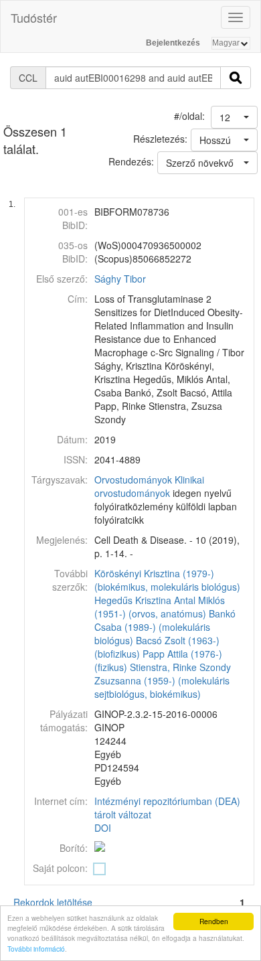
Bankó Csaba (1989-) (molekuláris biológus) (165, 627)
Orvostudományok (133, 479)
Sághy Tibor (120, 278)
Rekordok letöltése (52, 902)
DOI (102, 827)
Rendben (213, 921)
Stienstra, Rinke (163, 667)
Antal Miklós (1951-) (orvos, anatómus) (159, 606)
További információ (36, 949)
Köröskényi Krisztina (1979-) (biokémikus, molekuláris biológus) (167, 580)
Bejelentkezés (173, 43)
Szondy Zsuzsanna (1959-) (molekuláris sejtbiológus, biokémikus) (162, 680)
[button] (234, 117)
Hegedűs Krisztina (132, 600)
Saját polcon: (60, 868)
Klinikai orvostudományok (149, 486)
